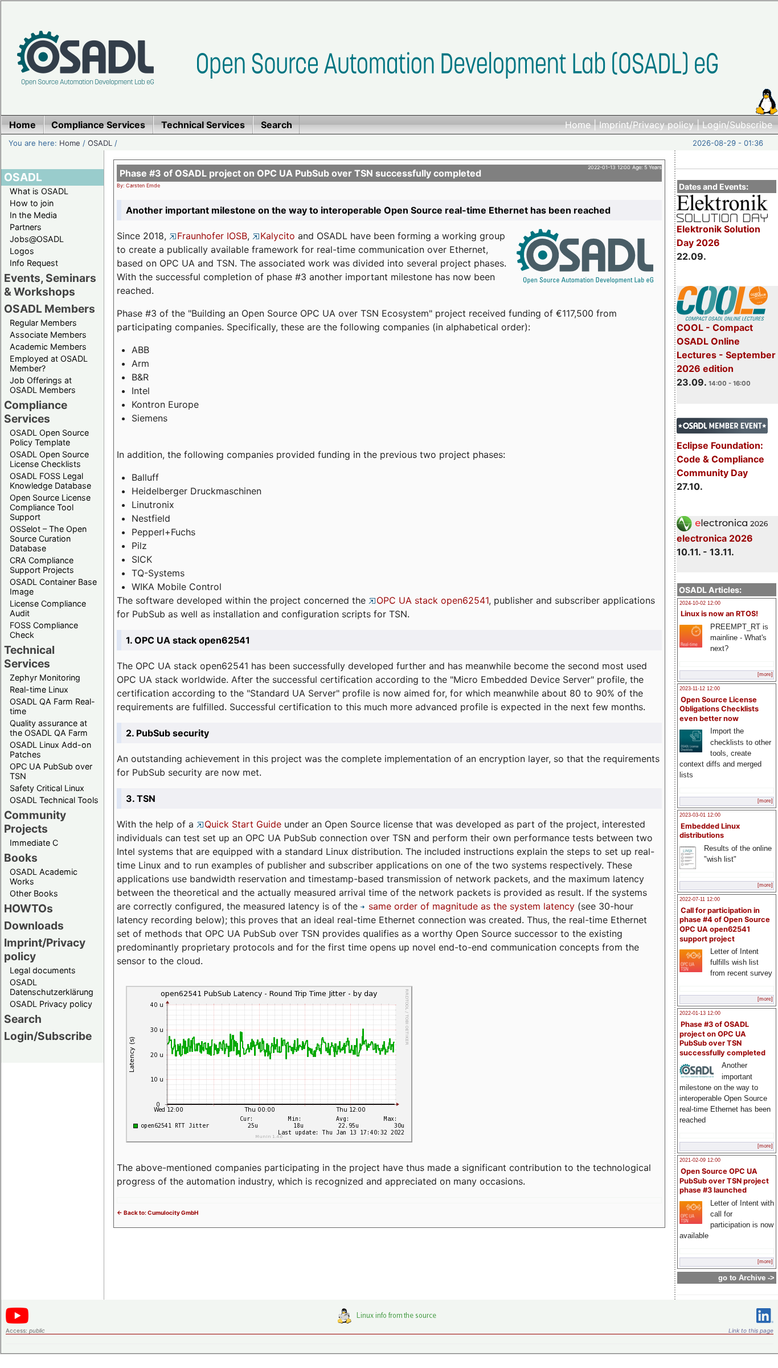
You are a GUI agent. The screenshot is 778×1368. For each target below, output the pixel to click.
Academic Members (48, 346)
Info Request (34, 263)
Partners (26, 227)
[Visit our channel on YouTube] (17, 1321)
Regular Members (43, 322)
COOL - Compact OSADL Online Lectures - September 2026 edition (726, 348)
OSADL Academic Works (43, 876)
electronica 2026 (715, 538)
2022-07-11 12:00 (699, 899)
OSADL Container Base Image (53, 586)
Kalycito (277, 235)
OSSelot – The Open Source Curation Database (48, 538)
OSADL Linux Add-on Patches (50, 749)
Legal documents (43, 970)
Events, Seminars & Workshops (50, 284)
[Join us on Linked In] (764, 1325)
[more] (765, 674)
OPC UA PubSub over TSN (51, 771)
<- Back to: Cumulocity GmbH (157, 1212)
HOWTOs (28, 908)
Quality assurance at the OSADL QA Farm (49, 728)
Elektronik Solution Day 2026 (718, 235)
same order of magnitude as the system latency (471, 906)
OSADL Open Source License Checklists (49, 459)
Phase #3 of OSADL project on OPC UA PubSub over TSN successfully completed (722, 1038)
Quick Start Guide (242, 824)
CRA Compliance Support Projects (42, 565)
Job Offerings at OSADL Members (43, 385)
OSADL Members (49, 309)
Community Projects (35, 821)
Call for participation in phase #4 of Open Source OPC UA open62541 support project (724, 924)
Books (21, 858)
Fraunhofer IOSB (212, 235)
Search (23, 1019)
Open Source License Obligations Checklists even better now (719, 709)
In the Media (33, 215)
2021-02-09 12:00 (699, 1160)
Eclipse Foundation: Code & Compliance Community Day (720, 459)
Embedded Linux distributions (709, 831)
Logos (22, 251)
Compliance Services (35, 411)
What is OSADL (39, 191)
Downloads (34, 925)
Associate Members (48, 334)
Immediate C (34, 842)
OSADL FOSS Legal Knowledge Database (50, 480)
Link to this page (750, 1330)
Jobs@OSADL (37, 239)
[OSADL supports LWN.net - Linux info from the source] (389, 1320)
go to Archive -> (746, 1277)
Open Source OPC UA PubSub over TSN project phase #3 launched (724, 1180)
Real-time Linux (39, 689)
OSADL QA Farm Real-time (52, 706)
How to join (32, 203)
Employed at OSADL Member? (49, 363)
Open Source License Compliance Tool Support (50, 507)
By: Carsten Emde (138, 185)
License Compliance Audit (48, 608)
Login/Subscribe (737, 124)
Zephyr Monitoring (45, 677)
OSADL (100, 143)
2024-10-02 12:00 (699, 603)
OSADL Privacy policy (51, 1004)
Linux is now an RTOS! (719, 613)
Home (578, 124)
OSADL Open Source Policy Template (49, 437)
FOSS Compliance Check (44, 630)
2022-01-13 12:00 (699, 1013)
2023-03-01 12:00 (699, 815)
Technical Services (29, 656)
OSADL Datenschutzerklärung (51, 987)
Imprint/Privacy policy (646, 124)
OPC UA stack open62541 (432, 600)
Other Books (34, 893)
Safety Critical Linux (47, 788)
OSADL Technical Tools (54, 800)
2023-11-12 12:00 (699, 688)
